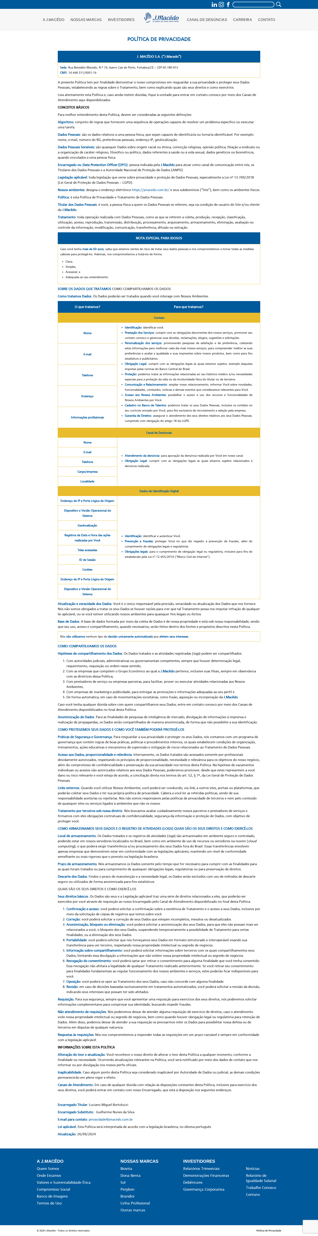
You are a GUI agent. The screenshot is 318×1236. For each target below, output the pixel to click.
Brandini (127, 1196)
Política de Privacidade (268, 1230)
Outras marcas (132, 1210)
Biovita (126, 1168)
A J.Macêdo (53, 20)
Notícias (253, 1168)
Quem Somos (48, 1168)
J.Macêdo (162, 19)
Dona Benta (130, 1175)
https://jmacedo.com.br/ (150, 190)
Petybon (127, 1189)
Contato (266, 20)
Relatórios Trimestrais (201, 1168)
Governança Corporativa (204, 1189)
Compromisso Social (53, 1189)
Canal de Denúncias (207, 20)
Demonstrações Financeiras (206, 1175)
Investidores (121, 20)
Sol (122, 1182)
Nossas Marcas (86, 20)
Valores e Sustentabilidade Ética (64, 1182)
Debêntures (192, 1182)
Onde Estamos (49, 1175)
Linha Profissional (135, 1203)
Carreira (242, 20)
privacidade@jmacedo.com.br (111, 1119)
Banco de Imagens (52, 1196)
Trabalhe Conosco (261, 1187)
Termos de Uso (49, 1203)
